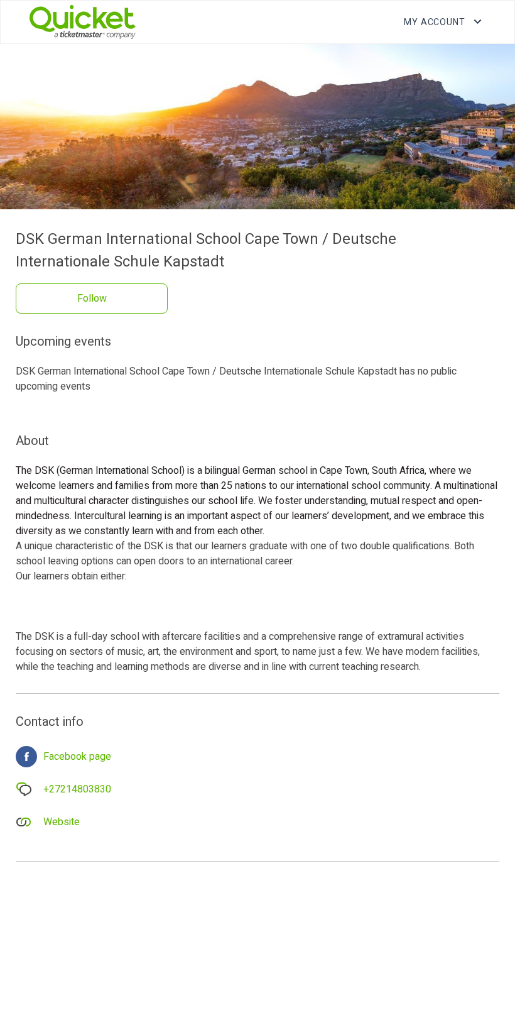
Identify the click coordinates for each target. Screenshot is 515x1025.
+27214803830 (77, 789)
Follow (92, 298)
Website (61, 822)
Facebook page (77, 756)
